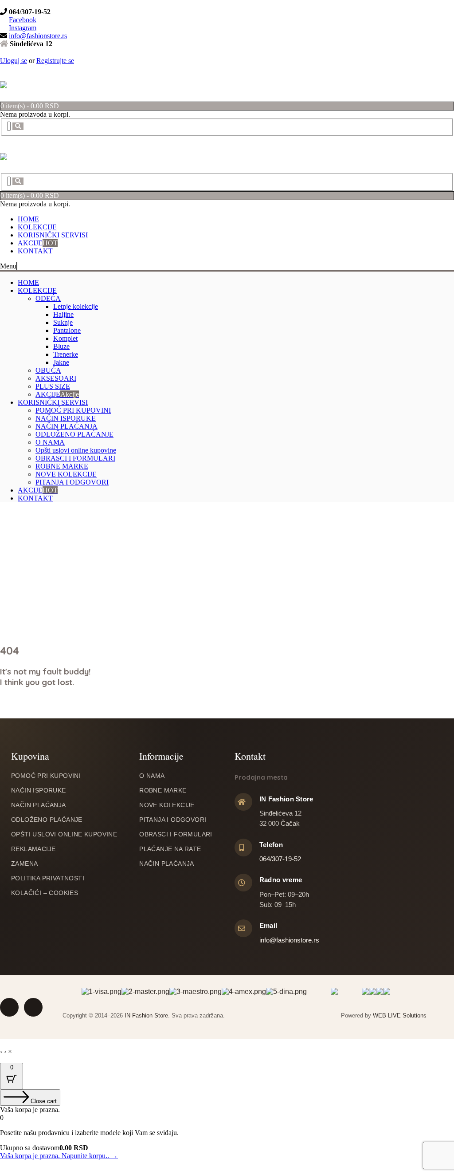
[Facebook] (3, 4)
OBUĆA (48, 367)
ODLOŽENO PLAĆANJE (74, 431)
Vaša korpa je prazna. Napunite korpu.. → (59, 1151)
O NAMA (50, 439)
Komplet (65, 335)
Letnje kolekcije (75, 304)
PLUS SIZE (52, 383)
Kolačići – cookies (44, 888)
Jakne (61, 359)
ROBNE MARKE (61, 463)
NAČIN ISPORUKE (65, 415)
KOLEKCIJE (37, 224)
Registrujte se (55, 60)
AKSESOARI (55, 375)
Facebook (22, 20)
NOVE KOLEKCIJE (66, 471)
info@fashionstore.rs (38, 35)
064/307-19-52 (280, 855)
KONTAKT (35, 248)
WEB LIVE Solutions (400, 1011)
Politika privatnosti (47, 874)
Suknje (63, 319)
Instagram (22, 28)
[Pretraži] (12, 126)
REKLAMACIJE (33, 844)
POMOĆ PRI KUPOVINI (73, 407)
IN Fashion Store (146, 1011)
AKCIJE (38, 240)
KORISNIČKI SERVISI (53, 232)
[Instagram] (10, 4)
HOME (28, 216)
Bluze (61, 343)
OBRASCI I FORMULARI (75, 455)
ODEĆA (48, 296)
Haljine (63, 311)
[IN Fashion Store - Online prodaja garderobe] (3, 83)
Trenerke (65, 351)
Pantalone (67, 327)
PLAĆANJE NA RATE (170, 844)
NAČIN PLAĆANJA (66, 423)
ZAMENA (24, 859)
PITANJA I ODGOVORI (72, 479)
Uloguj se (13, 60)
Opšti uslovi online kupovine (75, 447)
